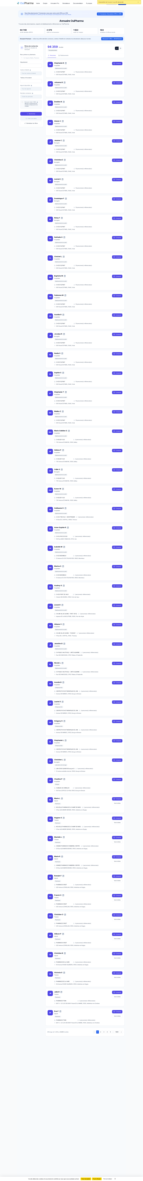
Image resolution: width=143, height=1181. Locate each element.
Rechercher (32, 113)
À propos (89, 3)
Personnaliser (107, 1179)
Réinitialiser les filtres (32, 123)
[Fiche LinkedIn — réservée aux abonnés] (66, 63)
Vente (38, 3)
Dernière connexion (25, 93)
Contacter (118, 63)
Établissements (64, 55)
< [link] (94, 1032)
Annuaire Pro (55, 3)
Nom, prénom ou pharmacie (27, 54)
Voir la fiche (117, 803)
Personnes (53, 55)
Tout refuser (97, 1179)
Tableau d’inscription (26, 77)
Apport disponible (25, 85)
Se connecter (111, 3)
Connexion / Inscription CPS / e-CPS (110, 14)
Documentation (78, 3)
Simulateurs (66, 3)
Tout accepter (85, 1179)
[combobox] (31, 65)
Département (23, 62)
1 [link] (97, 1032)
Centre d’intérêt (24, 70)
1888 (116, 1032)
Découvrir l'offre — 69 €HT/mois (112, 38)
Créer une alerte (32, 118)
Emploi (45, 3)
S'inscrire (122, 3)
